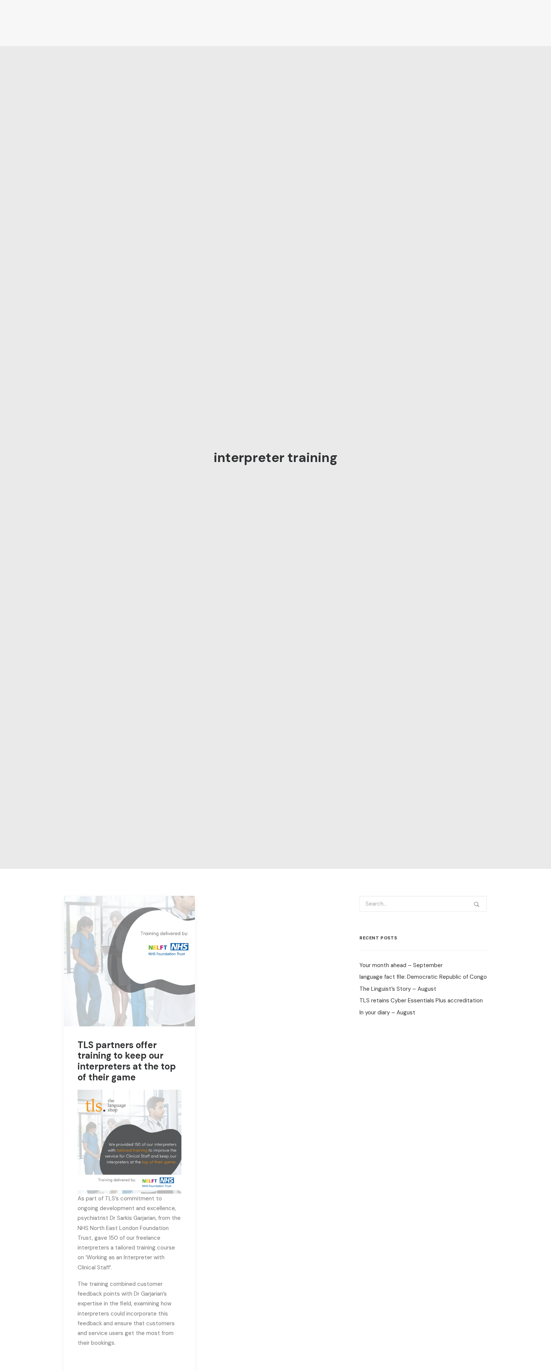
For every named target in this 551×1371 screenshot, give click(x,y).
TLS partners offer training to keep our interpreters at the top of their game (127, 1061)
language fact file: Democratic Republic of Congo (423, 977)
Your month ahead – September (401, 965)
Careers (361, 23)
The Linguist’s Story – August (397, 989)
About (195, 23)
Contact (482, 23)
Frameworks (319, 23)
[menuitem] (201, 23)
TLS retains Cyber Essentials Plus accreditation (421, 1000)
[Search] (423, 904)
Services (235, 23)
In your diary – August (387, 1012)
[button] (129, 961)
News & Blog (402, 23)
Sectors (278, 23)
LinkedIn (445, 23)
